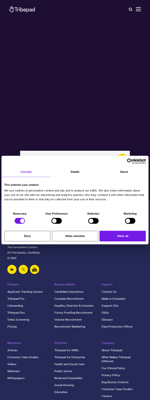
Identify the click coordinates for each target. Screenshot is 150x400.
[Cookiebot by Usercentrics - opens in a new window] (130, 161)
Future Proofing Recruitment (73, 312)
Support (107, 284)
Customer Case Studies (22, 357)
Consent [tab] (25, 171)
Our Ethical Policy (113, 368)
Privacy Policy (111, 375)
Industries (60, 343)
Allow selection (75, 236)
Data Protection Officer (117, 326)
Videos (11, 364)
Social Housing (64, 385)
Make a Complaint (114, 298)
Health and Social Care (69, 364)
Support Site (110, 305)
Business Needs (64, 284)
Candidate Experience (69, 291)
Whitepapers (16, 378)
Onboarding (15, 305)
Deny (27, 236)
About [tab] (124, 171)
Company (108, 343)
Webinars (13, 371)
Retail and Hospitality (68, 378)
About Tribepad (112, 350)
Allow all (122, 236)
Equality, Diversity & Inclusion (73, 305)
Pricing (12, 326)
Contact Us (109, 291)
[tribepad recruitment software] (22, 9)
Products (13, 284)
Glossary (107, 319)
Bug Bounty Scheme (115, 382)
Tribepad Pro (15, 298)
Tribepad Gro (16, 312)
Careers (107, 396)
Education (61, 392)
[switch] (56, 221)
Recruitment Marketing (69, 326)
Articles (12, 350)
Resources (14, 343)
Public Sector (63, 371)
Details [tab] (75, 171)
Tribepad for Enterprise (69, 357)
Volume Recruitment (68, 319)
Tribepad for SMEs (66, 350)
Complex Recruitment (69, 298)
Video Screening (18, 319)
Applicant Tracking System (25, 291)
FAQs (105, 312)
